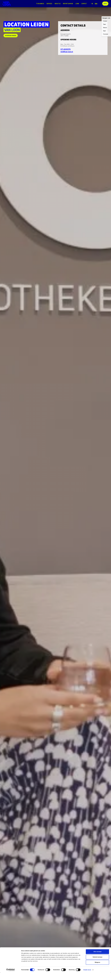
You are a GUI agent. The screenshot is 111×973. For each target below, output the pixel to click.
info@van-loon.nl (67, 52)
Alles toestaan (97, 951)
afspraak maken (10, 35)
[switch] (48, 969)
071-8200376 (66, 49)
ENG (96, 3)
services (49, 3)
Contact (84, 3)
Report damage (68, 3)
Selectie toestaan (97, 957)
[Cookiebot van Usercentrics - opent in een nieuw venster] (10, 970)
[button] (50, 3)
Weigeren (97, 962)
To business (40, 3)
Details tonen (87, 969)
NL (92, 3)
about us (58, 3)
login (77, 3)
